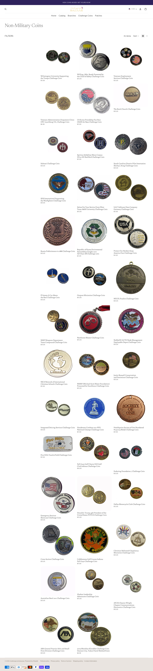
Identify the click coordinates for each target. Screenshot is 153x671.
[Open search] (5, 9)
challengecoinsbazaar (17, 661)
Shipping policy (78, 661)
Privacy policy (55, 661)
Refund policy (44, 661)
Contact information (90, 661)
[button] (136, 36)
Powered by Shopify (31, 661)
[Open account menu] (140, 9)
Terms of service (66, 661)
